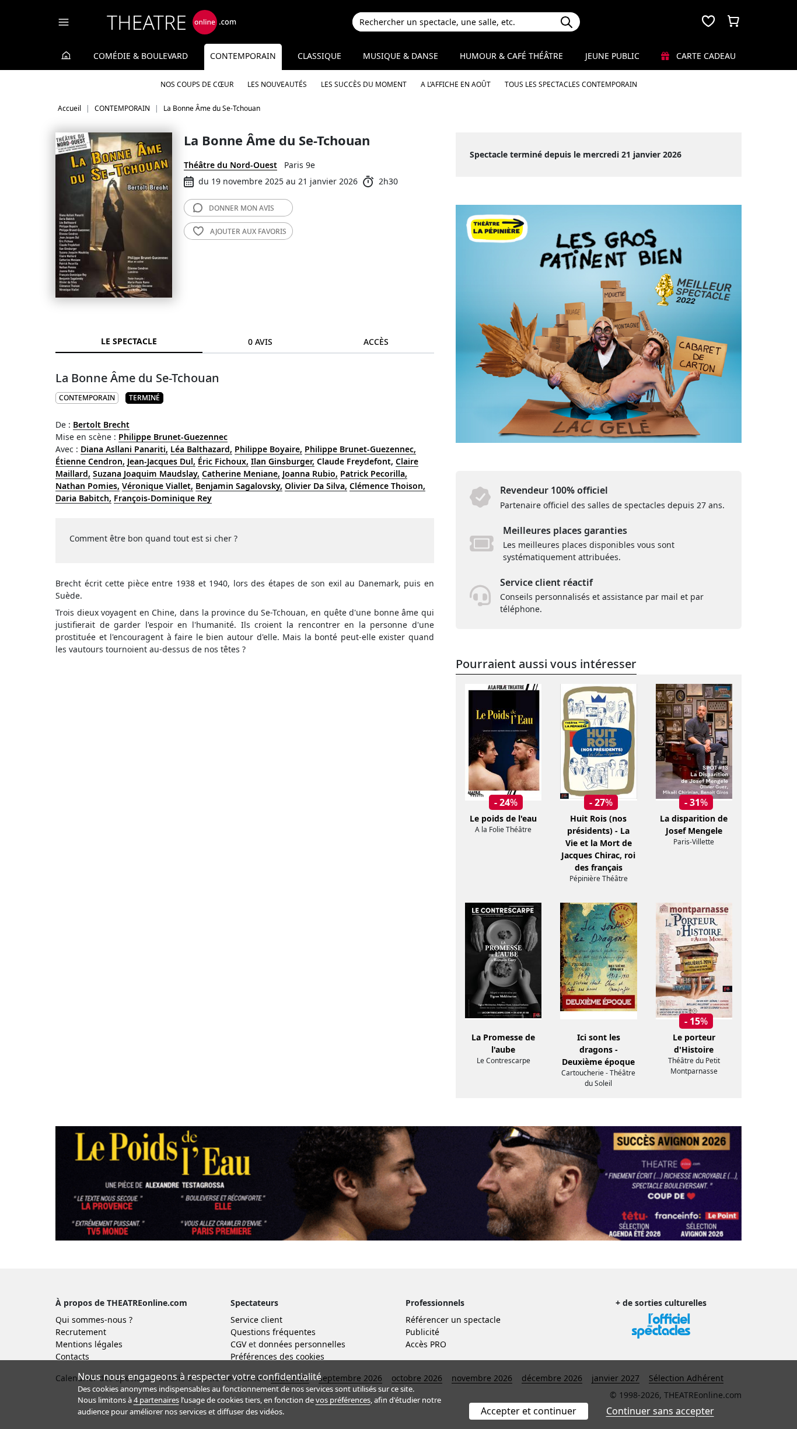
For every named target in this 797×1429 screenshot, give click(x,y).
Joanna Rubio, (310, 473)
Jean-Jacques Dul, (161, 461)
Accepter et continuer (528, 1410)
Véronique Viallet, (157, 485)
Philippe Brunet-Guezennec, (360, 449)
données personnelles (301, 1344)
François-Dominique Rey (163, 498)
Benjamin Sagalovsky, (238, 485)
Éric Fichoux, (223, 461)
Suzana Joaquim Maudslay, (146, 473)
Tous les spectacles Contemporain (571, 84)
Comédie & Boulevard (140, 55)
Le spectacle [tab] (129, 341)
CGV (238, 1344)
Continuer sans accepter (660, 1410)
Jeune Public (612, 55)
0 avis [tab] (260, 341)
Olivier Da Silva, (316, 485)
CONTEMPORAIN (87, 398)
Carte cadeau (705, 55)
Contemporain (243, 55)
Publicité (422, 1331)
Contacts (72, 1356)
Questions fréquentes (273, 1331)
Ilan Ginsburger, (282, 461)
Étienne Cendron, (90, 461)
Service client (256, 1319)
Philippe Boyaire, (268, 449)
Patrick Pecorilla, (373, 473)
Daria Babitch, (83, 498)
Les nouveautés (277, 84)
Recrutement (80, 1331)
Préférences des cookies (277, 1356)
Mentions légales (89, 1344)
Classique (319, 55)
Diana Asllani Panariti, (124, 449)
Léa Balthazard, (201, 449)
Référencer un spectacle (453, 1319)
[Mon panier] (733, 22)
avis (241, 208)
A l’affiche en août (456, 84)
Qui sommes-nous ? (93, 1319)
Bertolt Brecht (101, 424)
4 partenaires (156, 1400)
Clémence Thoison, (387, 485)
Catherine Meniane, (241, 473)
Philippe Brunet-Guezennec (173, 436)
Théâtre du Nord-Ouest (230, 164)
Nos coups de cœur (196, 84)
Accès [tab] (376, 341)
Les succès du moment (364, 84)
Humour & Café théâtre (511, 55)
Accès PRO (426, 1344)
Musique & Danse (400, 55)
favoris (248, 231)
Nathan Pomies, (87, 485)
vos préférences (343, 1400)
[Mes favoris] (708, 22)
